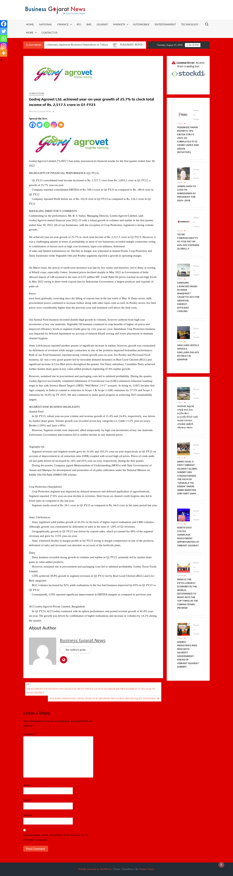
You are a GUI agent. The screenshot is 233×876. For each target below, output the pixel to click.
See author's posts (76, 649)
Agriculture (36, 93)
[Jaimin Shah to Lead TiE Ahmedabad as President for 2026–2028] (183, 173)
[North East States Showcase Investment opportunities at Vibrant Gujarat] (183, 514)
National (45, 24)
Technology (189, 24)
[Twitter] (39, 125)
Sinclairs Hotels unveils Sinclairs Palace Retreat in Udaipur (188, 352)
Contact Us (49, 32)
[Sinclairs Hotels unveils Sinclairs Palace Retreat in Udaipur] (183, 332)
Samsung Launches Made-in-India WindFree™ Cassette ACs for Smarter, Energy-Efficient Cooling (188, 297)
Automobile (141, 24)
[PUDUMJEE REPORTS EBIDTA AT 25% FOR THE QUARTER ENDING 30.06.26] (97, 44)
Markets (119, 24)
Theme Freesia (146, 869)
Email (27, 800)
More (29, 32)
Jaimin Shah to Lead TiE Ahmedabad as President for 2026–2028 (186, 193)
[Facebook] (32, 125)
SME (88, 24)
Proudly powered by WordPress (94, 869)
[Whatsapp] (47, 125)
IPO (79, 24)
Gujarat (102, 24)
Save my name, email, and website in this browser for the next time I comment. (55, 837)
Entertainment (165, 24)
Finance (63, 24)
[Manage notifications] (221, 865)
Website (27, 815)
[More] (61, 125)
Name (27, 785)
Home (30, 24)
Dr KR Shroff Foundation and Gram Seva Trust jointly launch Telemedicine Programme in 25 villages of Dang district (91, 691)
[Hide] (1, 60)
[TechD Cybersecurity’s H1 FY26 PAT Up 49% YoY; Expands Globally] (183, 221)
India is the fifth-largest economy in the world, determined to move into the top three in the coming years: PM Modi (187, 593)
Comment (30, 733)
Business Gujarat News (40, 111)
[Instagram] (54, 125)
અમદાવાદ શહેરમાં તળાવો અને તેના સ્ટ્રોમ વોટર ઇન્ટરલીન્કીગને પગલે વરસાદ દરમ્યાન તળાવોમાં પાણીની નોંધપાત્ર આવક (187, 417)
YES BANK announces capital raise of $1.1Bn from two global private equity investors (102, 698)
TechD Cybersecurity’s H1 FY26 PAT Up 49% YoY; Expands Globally (188, 241)
